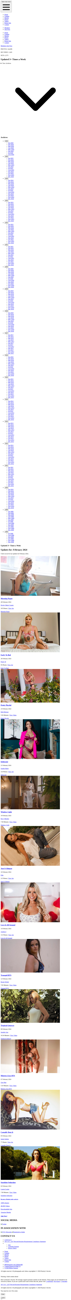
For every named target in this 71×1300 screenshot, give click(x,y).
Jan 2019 (10, 291)
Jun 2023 (10, 211)
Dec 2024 (11, 199)
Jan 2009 (10, 511)
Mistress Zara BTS (8, 1076)
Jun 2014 (10, 409)
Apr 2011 (11, 472)
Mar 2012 (11, 448)
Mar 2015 (11, 382)
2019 (6, 289)
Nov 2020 (11, 285)
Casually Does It (7, 1132)
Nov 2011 (11, 484)
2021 (6, 244)
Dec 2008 (11, 542)
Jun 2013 (10, 431)
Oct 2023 (11, 217)
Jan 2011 (10, 467)
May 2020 (11, 275)
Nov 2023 (11, 219)
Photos (6, 19)
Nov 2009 (11, 528)
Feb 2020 (11, 270)
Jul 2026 (10, 153)
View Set (11, 608)
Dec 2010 (11, 508)
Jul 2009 (10, 521)
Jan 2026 (10, 143)
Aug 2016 (11, 368)
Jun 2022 (10, 233)
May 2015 (11, 386)
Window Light (6, 812)
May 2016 (11, 363)
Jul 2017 (10, 345)
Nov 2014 (11, 418)
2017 (6, 333)
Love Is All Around (8, 925)
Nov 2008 (11, 540)
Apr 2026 (11, 148)
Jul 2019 (10, 301)
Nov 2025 (11, 175)
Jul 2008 (10, 533)
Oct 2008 (11, 538)
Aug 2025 (11, 170)
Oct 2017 (11, 350)
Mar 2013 (11, 426)
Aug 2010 (11, 501)
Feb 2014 (11, 403)
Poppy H (3, 662)
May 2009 (11, 518)
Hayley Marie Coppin (7, 605)
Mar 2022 (11, 228)
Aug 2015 (11, 391)
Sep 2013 (11, 436)
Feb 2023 (11, 204)
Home (6, 14)
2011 (6, 465)
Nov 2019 (11, 307)
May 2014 (11, 408)
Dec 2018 (11, 331)
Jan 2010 (10, 489)
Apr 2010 (11, 494)
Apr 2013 (11, 428)
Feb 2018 (11, 314)
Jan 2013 (10, 423)
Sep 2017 (11, 348)
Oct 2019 (11, 306)
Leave (3, 1297)
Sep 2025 (11, 171)
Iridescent (4, 762)
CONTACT (8, 1240)
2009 (6, 509)
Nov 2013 (11, 440)
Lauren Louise (5, 1189)
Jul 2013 (10, 433)
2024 (6, 178)
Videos (6, 21)
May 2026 (11, 149)
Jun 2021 (10, 255)
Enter (2, 1294)
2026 (6, 141)
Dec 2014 (11, 419)
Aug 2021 (11, 258)
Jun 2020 (10, 277)
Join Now (7, 29)
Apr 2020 (11, 273)
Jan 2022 (10, 224)
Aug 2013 (11, 435)
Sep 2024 (11, 194)
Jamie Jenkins (5, 1139)
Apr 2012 (11, 450)
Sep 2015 (11, 392)
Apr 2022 (11, 229)
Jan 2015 (10, 379)
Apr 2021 (11, 251)
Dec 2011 (11, 486)
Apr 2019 (11, 296)
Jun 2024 (10, 188)
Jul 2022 (10, 234)
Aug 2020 (11, 280)
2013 (6, 421)
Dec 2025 (11, 176)
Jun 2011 (10, 476)
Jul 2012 (10, 455)
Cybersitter (64, 1281)
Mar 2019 (11, 294)
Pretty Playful (6, 705)
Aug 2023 (11, 214)
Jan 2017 (10, 335)
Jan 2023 (10, 202)
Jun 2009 (10, 520)
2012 (6, 443)
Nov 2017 (11, 351)
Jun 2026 (10, 151)
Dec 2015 (11, 397)
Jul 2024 (10, 190)
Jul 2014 (10, 411)
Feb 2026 (11, 144)
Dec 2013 (11, 441)
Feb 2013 (11, 425)
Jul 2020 (10, 278)
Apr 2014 (11, 406)
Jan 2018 (10, 313)
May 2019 (11, 297)
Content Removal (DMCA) (12, 1266)
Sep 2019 (11, 304)
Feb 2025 (11, 160)
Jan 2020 (10, 268)
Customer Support (13, 1246)
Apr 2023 (11, 207)
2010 (6, 487)
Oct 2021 (11, 261)
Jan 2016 (10, 357)
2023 (6, 200)
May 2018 (11, 319)
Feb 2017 (11, 336)
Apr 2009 (11, 516)
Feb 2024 (11, 182)
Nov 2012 (11, 462)
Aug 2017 (11, 346)
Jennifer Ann (4, 1032)
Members (7, 28)
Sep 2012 (11, 458)
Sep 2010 (11, 503)
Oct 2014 (11, 416)
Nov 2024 (11, 197)
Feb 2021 (11, 248)
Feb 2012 (11, 447)
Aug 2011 (11, 479)
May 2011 (11, 474)
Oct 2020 (11, 284)
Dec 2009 (11, 530)
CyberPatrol (49, 1281)
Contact (6, 24)
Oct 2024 (11, 195)
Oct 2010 (11, 504)
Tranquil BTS (6, 975)
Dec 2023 (11, 221)
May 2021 (11, 253)
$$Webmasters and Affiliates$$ (13, 1264)
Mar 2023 (11, 206)
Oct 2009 (11, 526)
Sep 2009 (11, 525)
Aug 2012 (11, 457)
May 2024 (11, 187)
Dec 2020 (11, 287)
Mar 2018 (11, 316)
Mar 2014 (11, 404)
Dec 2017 (11, 353)
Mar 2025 (11, 161)
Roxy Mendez (5, 819)
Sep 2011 (11, 481)
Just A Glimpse (6, 868)
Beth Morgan (5, 712)
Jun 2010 (10, 498)
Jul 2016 (10, 367)
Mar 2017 (11, 338)
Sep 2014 (11, 414)
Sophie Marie (5, 768)
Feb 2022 (11, 226)
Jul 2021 (10, 256)
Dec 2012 (11, 464)
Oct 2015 (11, 394)
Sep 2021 (11, 260)
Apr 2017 (11, 340)
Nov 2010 (11, 506)
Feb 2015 (11, 381)
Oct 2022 (11, 239)
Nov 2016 (11, 374)
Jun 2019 (10, 299)
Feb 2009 (11, 513)
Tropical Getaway (7, 1025)
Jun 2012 (10, 453)
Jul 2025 (10, 168)
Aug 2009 (11, 523)
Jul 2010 (10, 499)
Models (6, 18)
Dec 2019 (11, 309)
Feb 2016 (11, 358)
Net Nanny (57, 1281)
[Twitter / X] (3, 1224)
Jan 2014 (10, 401)
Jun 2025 (10, 166)
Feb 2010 (11, 491)
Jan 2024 (10, 180)
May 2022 (11, 231)
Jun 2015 (10, 387)
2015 (6, 377)
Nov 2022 (11, 241)
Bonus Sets (7, 23)
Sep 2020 (11, 282)
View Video (12, 715)
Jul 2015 (10, 389)
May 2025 (11, 165)
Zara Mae (3, 1082)
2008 (6, 532)
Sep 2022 (11, 238)
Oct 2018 (11, 328)
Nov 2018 (11, 329)
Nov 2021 (11, 263)
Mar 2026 (11, 146)
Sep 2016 (11, 370)
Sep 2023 (11, 216)
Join (9, 1245)
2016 (6, 355)
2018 (6, 311)
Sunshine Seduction (8, 1182)
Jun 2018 (10, 321)
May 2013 (11, 430)
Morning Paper (6, 599)
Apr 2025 (11, 163)
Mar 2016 (11, 360)
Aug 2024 (11, 192)
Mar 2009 (11, 515)
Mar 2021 (11, 250)
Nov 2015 (11, 396)
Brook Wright (5, 982)
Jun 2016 (10, 365)
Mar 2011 (11, 470)
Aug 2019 (11, 302)
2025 (6, 156)
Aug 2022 (11, 236)
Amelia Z (3, 932)
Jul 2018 (10, 323)
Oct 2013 (11, 438)
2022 (6, 222)
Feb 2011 (11, 469)
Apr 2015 (11, 384)
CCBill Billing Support (11, 1268)
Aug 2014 (11, 413)
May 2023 (11, 209)
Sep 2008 (11, 537)
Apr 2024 (11, 185)
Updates (6, 16)
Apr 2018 (11, 318)
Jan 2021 (10, 246)
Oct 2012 (11, 460)
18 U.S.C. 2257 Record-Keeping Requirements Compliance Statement (25, 1241)
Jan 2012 (10, 445)
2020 (6, 267)
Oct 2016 (11, 372)
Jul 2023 (10, 212)
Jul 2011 (10, 477)
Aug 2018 (11, 324)
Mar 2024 (11, 183)
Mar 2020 (11, 272)
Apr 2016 (11, 362)
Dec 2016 (11, 375)
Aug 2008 (11, 535)
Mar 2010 (11, 493)
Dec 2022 (11, 243)
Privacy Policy (12, 1248)
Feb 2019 (11, 292)
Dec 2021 (11, 265)
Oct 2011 (10, 482)
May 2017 (11, 341)
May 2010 (11, 496)
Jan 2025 (10, 158)
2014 (6, 399)
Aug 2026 (11, 154)
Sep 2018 (11, 326)
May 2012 (11, 452)
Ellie (2, 875)
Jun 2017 (10, 343)
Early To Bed (6, 655)
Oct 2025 (11, 173)
